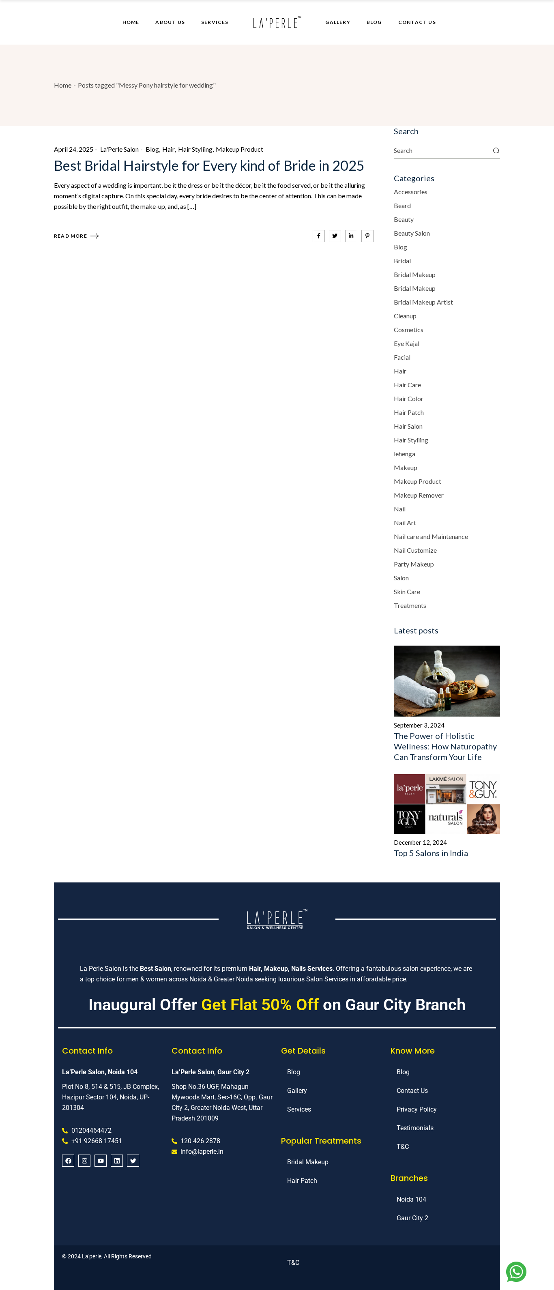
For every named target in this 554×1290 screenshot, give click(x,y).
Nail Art (405, 522)
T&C (403, 1146)
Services (299, 1109)
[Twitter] (133, 1161)
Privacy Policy (417, 1109)
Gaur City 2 (412, 1218)
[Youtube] (100, 1161)
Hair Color (408, 398)
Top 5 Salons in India (431, 853)
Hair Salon (408, 426)
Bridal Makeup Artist (423, 302)
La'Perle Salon (119, 149)
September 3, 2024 (419, 725)
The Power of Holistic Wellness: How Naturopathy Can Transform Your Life (445, 746)
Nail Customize (415, 550)
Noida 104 (411, 1199)
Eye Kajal (406, 343)
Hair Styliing (195, 149)
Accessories (410, 191)
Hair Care (407, 385)
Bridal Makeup (415, 274)
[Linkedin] (117, 1161)
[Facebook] (68, 1161)
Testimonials (415, 1128)
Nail (400, 509)
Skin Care (407, 591)
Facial (402, 357)
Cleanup (405, 316)
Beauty (404, 219)
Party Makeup (414, 564)
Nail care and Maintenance (431, 536)
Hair (168, 149)
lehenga (404, 453)
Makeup (405, 467)
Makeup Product (239, 149)
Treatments (410, 605)
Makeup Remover (419, 495)
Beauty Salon (412, 233)
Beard (402, 205)
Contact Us (412, 1091)
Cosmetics (408, 329)
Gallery (297, 1091)
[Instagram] (84, 1161)
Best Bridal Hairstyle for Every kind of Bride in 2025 (209, 165)
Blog (152, 149)
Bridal (402, 260)
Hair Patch (409, 412)
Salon (401, 578)
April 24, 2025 (73, 149)
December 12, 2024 (420, 842)
